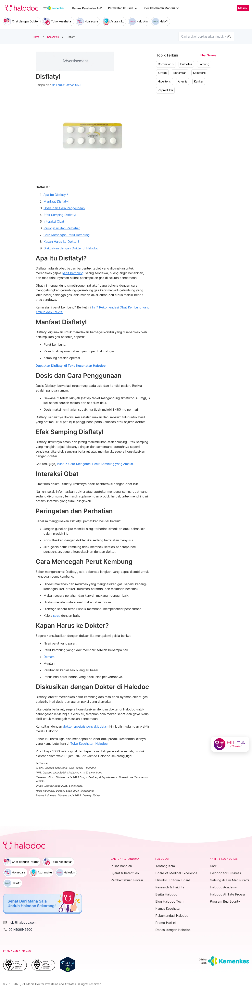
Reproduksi (165, 90)
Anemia (182, 81)
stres (56, 616)
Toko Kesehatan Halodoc (89, 743)
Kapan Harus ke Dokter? (61, 242)
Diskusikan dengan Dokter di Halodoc (71, 248)
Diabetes (186, 64)
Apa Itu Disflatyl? (56, 195)
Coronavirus (166, 64)
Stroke (162, 72)
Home (36, 36)
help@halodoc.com (19, 922)
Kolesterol (199, 72)
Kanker (198, 81)
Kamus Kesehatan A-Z (87, 8)
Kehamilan (179, 72)
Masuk (242, 8)
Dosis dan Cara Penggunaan (64, 208)
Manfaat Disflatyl (56, 201)
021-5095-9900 (17, 930)
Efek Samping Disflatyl (60, 215)
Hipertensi (164, 81)
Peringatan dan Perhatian (62, 228)
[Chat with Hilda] (230, 744)
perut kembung (72, 273)
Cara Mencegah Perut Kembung (67, 235)
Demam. (49, 657)
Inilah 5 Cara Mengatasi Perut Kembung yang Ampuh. (95, 464)
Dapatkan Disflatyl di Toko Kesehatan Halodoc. (71, 366)
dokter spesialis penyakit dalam (85, 726)
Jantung (204, 64)
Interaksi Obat (54, 221)
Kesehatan (53, 36)
